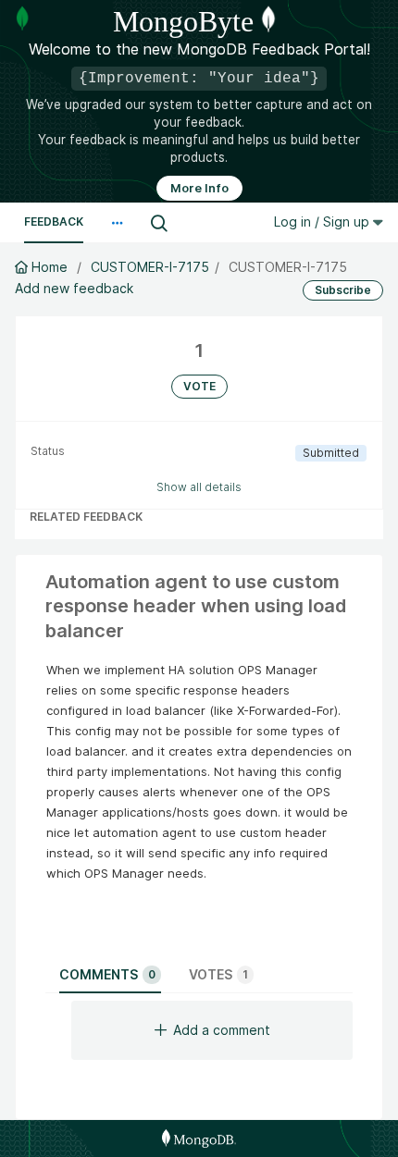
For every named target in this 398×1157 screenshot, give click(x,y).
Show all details (199, 487)
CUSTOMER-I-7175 (150, 267)
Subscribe (343, 290)
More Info (199, 188)
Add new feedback (74, 288)
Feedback (53, 221)
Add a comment (221, 1030)
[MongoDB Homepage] (198, 1138)
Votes (218, 974)
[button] (116, 223)
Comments (107, 974)
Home (49, 267)
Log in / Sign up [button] (323, 221)
